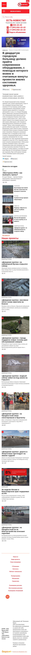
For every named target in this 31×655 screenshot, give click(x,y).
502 (5, 311)
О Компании (15, 566)
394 (6, 182)
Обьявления (15, 578)
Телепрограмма (15, 576)
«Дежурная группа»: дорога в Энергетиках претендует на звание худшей (14, 453)
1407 (5, 463)
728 (5, 387)
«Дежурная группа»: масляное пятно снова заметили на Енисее (15, 302)
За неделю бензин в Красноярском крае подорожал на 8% (15, 491)
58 (4, 273)
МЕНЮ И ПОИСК (15, 11)
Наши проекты (10, 238)
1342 (5, 541)
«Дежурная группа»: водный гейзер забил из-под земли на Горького (14, 378)
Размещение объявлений (15, 590)
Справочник (15, 581)
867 (5, 425)
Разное (4, 171)
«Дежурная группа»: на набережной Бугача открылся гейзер (15, 264)
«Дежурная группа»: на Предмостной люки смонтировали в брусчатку (13, 416)
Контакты (15, 569)
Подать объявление (17, 32)
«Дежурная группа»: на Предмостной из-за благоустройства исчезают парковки (13, 530)
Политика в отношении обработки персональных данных (19, 644)
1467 (5, 501)
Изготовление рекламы (15, 588)
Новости (15, 557)
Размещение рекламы (15, 585)
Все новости (6, 235)
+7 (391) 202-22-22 (17, 27)
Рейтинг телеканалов (15, 571)
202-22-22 (17, 25)
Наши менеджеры (15, 562)
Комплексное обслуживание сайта (20, 651)
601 (5, 349)
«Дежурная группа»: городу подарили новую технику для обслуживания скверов (14, 340)
